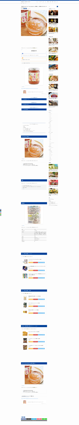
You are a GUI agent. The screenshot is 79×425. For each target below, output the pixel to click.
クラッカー (51, 113)
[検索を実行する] (57, 6)
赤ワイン (50, 126)
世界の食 (50, 146)
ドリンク (50, 127)
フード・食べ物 (50, 132)
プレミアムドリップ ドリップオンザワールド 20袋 (35, 259)
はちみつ (50, 139)
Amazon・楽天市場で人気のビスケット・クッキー (29, 130)
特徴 (24, 126)
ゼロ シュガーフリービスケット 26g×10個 (34, 331)
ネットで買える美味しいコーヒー (27, 128)
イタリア (50, 148)
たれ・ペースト (51, 154)
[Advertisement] (34, 41)
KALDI (23, 86)
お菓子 (24, 8)
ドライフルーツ (51, 120)
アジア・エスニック (51, 147)
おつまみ (50, 133)
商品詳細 (25, 127)
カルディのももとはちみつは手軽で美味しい (28, 131)
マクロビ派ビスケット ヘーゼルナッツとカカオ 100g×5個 (36, 345)
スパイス (50, 153)
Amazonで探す (30, 262)
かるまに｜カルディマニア (25, 1)
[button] (23, 419)
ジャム (26, 8)
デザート (50, 119)
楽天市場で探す (35, 262)
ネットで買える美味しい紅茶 (27, 129)
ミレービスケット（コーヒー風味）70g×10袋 (34, 338)
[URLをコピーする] (0, 215)
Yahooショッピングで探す (41, 262)
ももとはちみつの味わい (26, 125)
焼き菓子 (50, 121)
